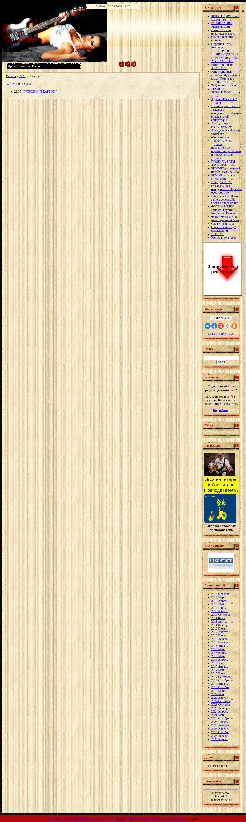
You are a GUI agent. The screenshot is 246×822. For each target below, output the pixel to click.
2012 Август (219, 632)
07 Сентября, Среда (19, 83)
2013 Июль (218, 635)
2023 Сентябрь (220, 704)
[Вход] (133, 65)
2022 (22, 76)
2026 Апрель (219, 739)
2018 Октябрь (220, 687)
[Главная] (121, 65)
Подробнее (220, 410)
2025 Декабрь (220, 735)
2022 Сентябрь (220, 701)
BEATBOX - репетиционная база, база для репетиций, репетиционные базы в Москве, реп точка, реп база (118, 818)
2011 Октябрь (220, 625)
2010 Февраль (220, 594)
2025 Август (219, 728)
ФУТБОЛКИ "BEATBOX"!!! (41, 91)
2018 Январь (219, 683)
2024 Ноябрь (219, 721)
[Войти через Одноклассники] (234, 326)
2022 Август (219, 697)
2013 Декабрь (220, 638)
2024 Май (217, 715)
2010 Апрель (219, 600)
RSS (44, 66)
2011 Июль (218, 618)
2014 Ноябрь (219, 642)
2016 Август (219, 663)
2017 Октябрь (220, 680)
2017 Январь (219, 666)
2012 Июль (218, 628)
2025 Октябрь (220, 732)
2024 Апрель (219, 711)
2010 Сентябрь (220, 614)
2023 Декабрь (220, 708)
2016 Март (218, 656)
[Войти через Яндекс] (221, 326)
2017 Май (217, 670)
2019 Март (218, 690)
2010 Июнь (218, 607)
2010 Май (217, 604)
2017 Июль (218, 673)
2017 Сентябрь (220, 677)
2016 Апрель (219, 659)
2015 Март (218, 649)
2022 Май (217, 694)
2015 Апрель (219, 652)
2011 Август (219, 621)
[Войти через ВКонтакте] (208, 326)
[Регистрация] (127, 65)
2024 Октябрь (220, 718)
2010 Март (218, 597)
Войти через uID (221, 317)
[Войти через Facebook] (214, 326)
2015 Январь (219, 645)
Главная (11, 76)
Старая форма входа (221, 333)
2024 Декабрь (220, 725)
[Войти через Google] (227, 326)
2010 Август (219, 611)
